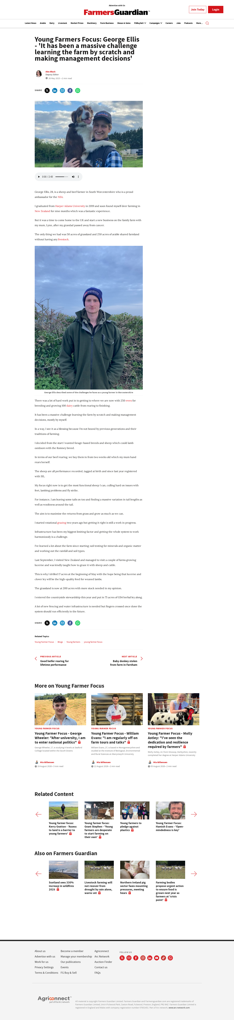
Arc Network (102, 956)
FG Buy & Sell (69, 973)
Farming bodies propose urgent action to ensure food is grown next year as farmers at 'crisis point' (170, 891)
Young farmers (73, 641)
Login (215, 9)
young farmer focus (93, 641)
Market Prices (77, 23)
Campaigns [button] (154, 23)
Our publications (71, 962)
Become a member (72, 951)
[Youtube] (156, 957)
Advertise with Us (117, 5)
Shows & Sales (124, 23)
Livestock (62, 23)
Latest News (30, 23)
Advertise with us (45, 956)
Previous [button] (39, 814)
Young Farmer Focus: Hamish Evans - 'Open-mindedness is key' (170, 826)
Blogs (60, 641)
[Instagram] (142, 957)
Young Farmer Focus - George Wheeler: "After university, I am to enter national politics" (60, 738)
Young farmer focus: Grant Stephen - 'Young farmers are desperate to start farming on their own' (99, 830)
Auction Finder (103, 962)
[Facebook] (135, 957)
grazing (62, 522)
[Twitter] (122, 957)
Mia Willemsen (47, 762)
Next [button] (194, 814)
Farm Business (107, 23)
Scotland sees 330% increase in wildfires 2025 (61, 886)
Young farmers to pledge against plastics (131, 826)
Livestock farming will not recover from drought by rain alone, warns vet (98, 888)
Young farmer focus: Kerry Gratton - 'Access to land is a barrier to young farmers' (63, 828)
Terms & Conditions (46, 973)
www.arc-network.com (179, 1007)
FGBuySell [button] (139, 23)
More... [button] (199, 23)
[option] (63, 818)
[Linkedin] (149, 957)
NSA (60, 197)
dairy (70, 405)
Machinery (92, 23)
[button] (207, 23)
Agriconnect (102, 951)
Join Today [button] (197, 9)
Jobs (178, 23)
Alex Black (51, 71)
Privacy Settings (44, 967)
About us (40, 951)
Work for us (41, 962)
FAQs (98, 973)
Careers (169, 23)
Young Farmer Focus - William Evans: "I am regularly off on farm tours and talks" (115, 738)
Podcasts (188, 23)
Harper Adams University (70, 206)
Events (65, 967)
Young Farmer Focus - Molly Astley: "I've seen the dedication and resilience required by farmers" (170, 740)
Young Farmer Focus (44, 641)
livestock (63, 239)
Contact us (101, 967)
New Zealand (42, 211)
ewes (129, 400)
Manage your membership (76, 956)
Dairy (52, 23)
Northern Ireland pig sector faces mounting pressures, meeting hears (134, 888)
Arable (43, 23)
